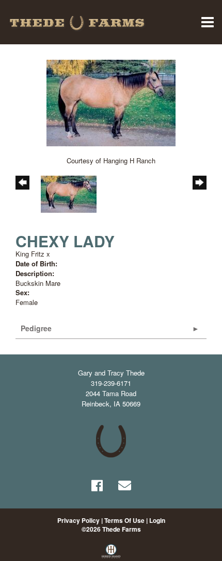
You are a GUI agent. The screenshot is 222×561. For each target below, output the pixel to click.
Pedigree (36, 328)
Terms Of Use (124, 520)
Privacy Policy (78, 520)
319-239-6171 (111, 383)
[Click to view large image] (111, 102)
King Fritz (29, 254)
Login (157, 520)
